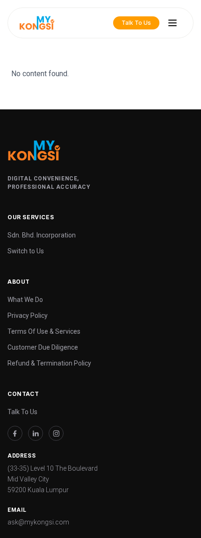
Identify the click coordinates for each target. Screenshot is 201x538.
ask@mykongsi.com (38, 522)
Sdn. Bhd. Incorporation (41, 235)
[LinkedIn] (35, 433)
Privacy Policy (27, 315)
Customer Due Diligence (42, 347)
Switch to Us (25, 251)
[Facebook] (14, 433)
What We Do (25, 299)
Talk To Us (22, 412)
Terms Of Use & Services (43, 331)
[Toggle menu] (172, 23)
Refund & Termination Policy (49, 363)
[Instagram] (56, 433)
